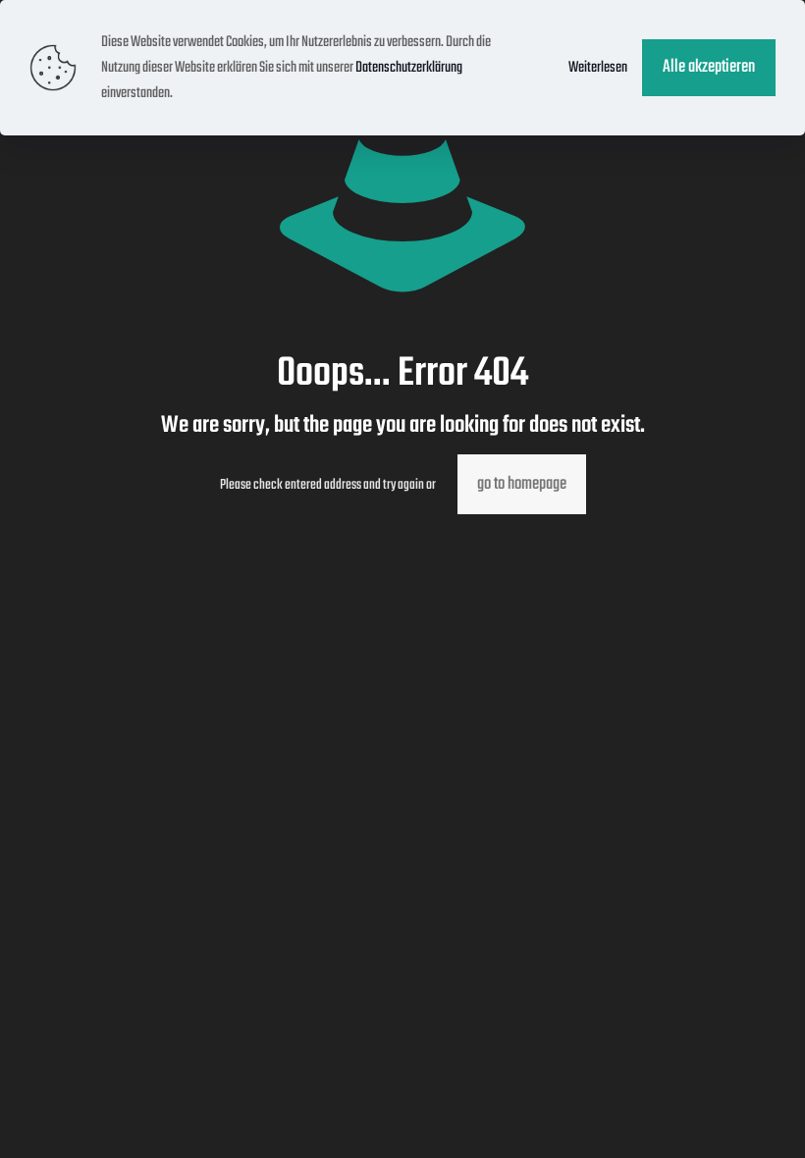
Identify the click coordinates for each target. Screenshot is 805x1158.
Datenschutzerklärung (408, 67)
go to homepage (521, 484)
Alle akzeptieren (709, 67)
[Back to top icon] (710, 1117)
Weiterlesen (597, 67)
